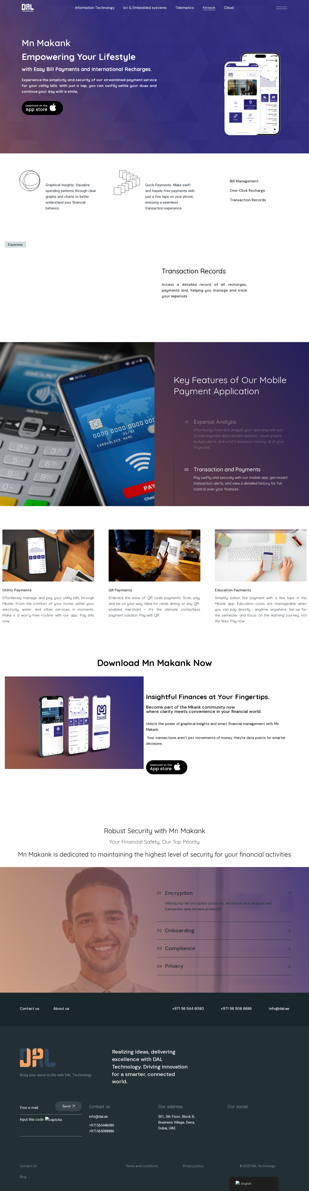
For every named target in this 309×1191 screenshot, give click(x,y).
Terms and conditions (142, 1166)
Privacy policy (193, 1166)
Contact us (29, 1008)
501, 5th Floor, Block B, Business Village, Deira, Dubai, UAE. (176, 1122)
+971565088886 (101, 1131)
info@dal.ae (98, 1116)
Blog (23, 1177)
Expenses (15, 244)
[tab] (15, 245)
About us (61, 1008)
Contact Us (28, 1166)
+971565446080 (101, 1125)
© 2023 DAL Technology (257, 1166)
